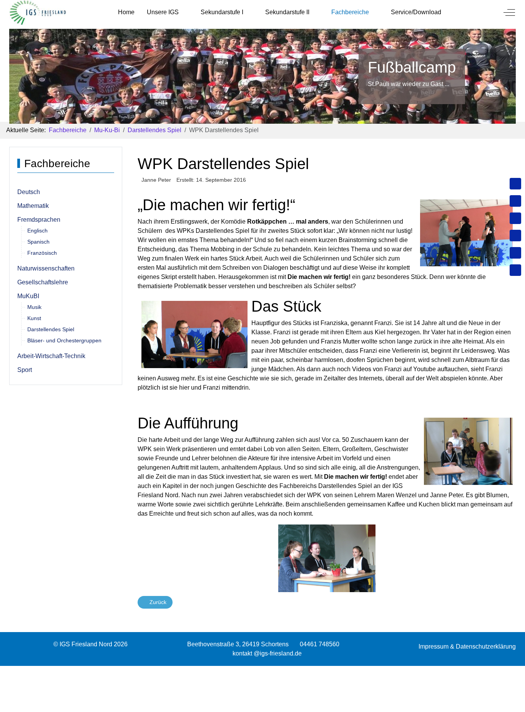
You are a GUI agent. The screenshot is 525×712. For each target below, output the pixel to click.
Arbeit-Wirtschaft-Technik (51, 356)
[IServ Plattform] (515, 253)
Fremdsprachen (38, 219)
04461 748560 (319, 644)
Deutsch (28, 192)
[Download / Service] (515, 201)
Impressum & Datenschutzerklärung (467, 646)
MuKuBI (28, 296)
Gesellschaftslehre (42, 282)
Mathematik (33, 205)
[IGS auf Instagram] (515, 235)
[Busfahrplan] (515, 270)
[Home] (515, 183)
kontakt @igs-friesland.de (267, 653)
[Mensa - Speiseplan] (515, 218)
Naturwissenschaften (46, 268)
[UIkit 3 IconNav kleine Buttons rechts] (262, 670)
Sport (24, 370)
